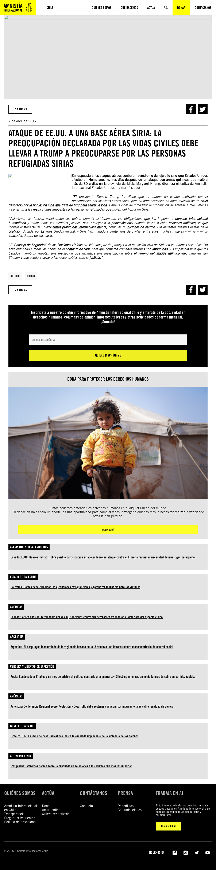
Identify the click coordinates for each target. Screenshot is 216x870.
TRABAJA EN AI (168, 826)
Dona (46, 806)
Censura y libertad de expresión (32, 666)
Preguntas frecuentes (19, 818)
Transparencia (14, 814)
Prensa (31, 276)
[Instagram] (185, 852)
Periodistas (126, 806)
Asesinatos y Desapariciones (29, 547)
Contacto (86, 806)
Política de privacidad (20, 822)
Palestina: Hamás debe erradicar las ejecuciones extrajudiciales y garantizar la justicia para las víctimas (75, 587)
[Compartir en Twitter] (203, 109)
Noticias (15, 276)
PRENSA (125, 793)
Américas (16, 607)
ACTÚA (48, 793)
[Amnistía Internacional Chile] (18, 7)
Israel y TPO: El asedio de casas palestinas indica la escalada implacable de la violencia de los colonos (74, 736)
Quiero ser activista (56, 814)
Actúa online (51, 810)
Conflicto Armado (22, 726)
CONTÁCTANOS (93, 793)
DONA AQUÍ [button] (108, 529)
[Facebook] (174, 852)
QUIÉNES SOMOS (19, 793)
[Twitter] (196, 852)
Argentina (16, 637)
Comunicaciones (130, 810)
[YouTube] (207, 852)
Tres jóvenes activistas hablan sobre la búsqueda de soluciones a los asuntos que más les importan (71, 766)
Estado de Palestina (23, 577)
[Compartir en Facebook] (191, 109)
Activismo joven (20, 756)
